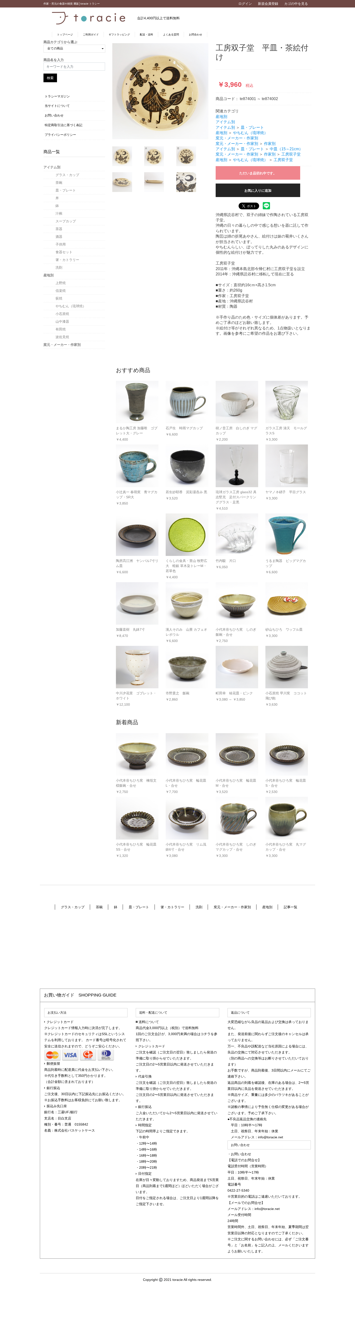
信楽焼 (61, 291)
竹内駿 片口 (226, 561)
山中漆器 (62, 321)
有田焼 (61, 329)
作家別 (270, 144)
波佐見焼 (62, 337)
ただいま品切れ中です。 (258, 173)
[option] (160, 91)
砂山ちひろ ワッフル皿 (284, 629)
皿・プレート (66, 190)
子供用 (61, 244)
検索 (50, 78)
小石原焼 (62, 314)
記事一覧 (290, 907)
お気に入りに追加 (257, 190)
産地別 (48, 275)
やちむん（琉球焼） (71, 306)
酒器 (59, 237)
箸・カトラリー (67, 260)
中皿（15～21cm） (286, 149)
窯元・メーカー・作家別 (62, 345)
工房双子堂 (291, 154)
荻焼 (59, 298)
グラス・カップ (67, 175)
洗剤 (59, 267)
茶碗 (59, 182)
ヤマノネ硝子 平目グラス (285, 492)
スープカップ (66, 221)
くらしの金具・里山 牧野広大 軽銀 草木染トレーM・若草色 (186, 566)
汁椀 (59, 213)
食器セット (64, 252)
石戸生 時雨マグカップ (184, 428)
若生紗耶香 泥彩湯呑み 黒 (186, 492)
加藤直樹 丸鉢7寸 (130, 629)
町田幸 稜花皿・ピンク (234, 693)
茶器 (59, 229)
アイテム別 (51, 167)
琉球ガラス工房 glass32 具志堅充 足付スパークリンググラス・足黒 (236, 497)
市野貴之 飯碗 (177, 693)
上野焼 (61, 283)
